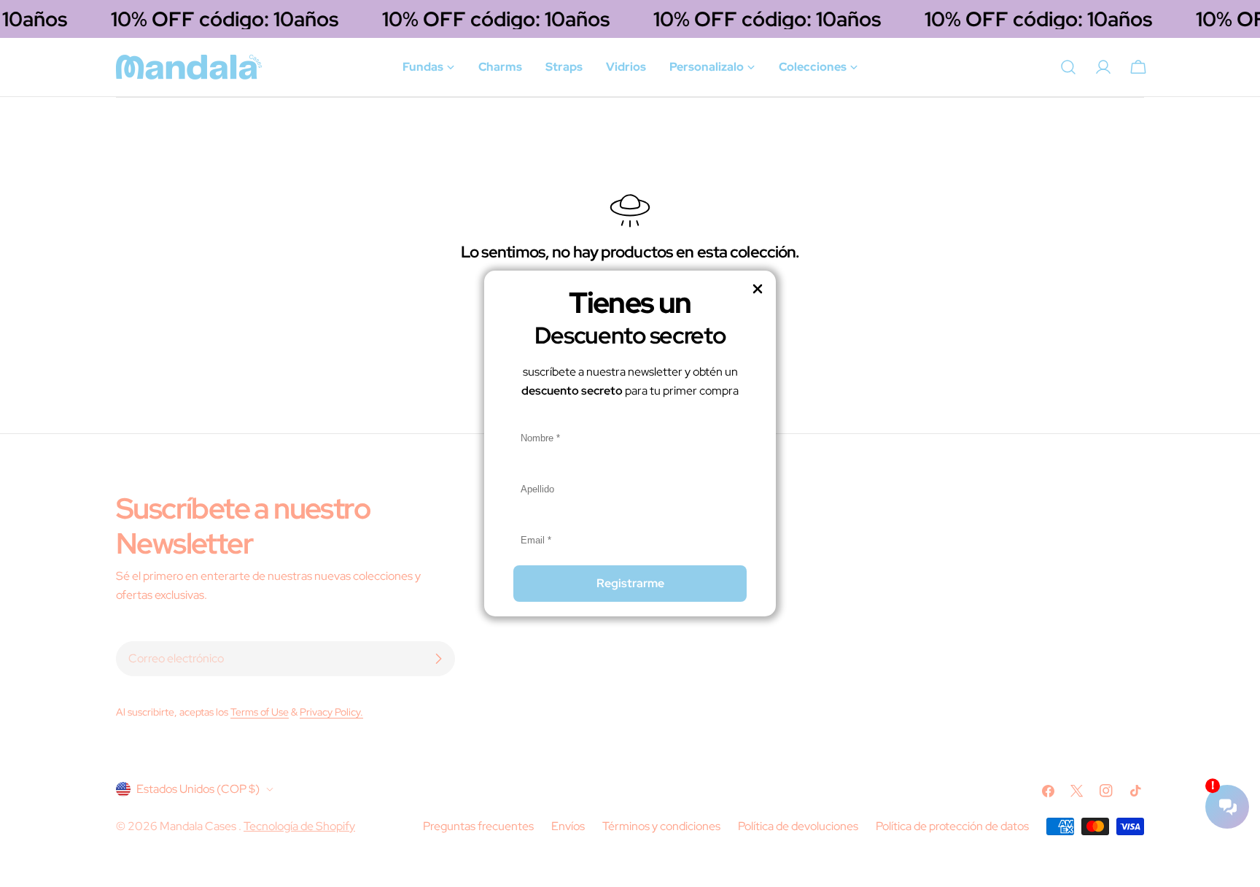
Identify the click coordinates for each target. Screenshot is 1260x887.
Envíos (568, 826)
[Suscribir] (438, 658)
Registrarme (630, 583)
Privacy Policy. (331, 711)
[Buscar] (1068, 67)
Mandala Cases (199, 826)
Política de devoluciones (798, 826)
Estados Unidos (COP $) (198, 789)
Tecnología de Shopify (299, 826)
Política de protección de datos (952, 826)
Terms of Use (259, 711)
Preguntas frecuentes (478, 826)
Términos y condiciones (661, 826)
